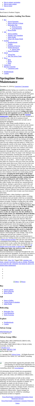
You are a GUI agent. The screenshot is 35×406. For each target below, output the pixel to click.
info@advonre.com (6, 331)
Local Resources (9, 313)
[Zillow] (16, 281)
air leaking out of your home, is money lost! (16, 245)
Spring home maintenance (8, 265)
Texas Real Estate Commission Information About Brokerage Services (17, 397)
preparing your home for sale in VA (23, 263)
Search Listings (8, 289)
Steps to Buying (9, 291)
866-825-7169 (11, 349)
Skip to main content (10, 4)
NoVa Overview (9, 315)
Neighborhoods (8, 322)
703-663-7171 (5, 348)
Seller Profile (8, 304)
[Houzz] (22, 281)
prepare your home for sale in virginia (15, 262)
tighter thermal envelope (8, 239)
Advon (2, 9)
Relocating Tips (9, 311)
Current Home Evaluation (12, 302)
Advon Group (16, 354)
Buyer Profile (8, 293)
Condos (6, 324)
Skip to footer (8, 6)
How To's (11, 260)
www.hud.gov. (19, 368)
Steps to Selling (8, 300)
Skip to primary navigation (12, 2)
